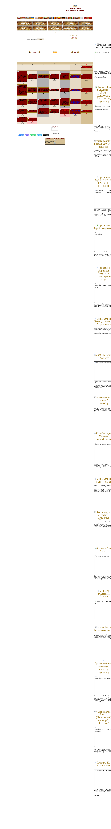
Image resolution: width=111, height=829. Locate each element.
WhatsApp (34, 135)
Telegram (40, 135)
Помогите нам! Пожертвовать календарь (75, 9)
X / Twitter (47, 135)
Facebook (22, 135)
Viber (28, 135)
